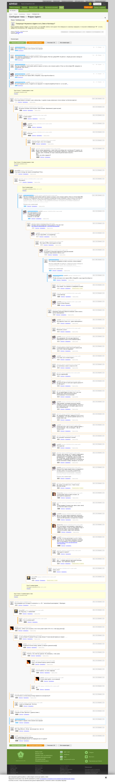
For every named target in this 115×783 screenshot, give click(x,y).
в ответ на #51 (77, 372)
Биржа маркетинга (47, 1)
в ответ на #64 (77, 425)
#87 (33, 664)
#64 (58, 419)
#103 (29, 127)
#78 (20, 613)
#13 (16, 173)
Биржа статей (38, 751)
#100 (17, 714)
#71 (58, 447)
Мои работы (38, 769)
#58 (58, 396)
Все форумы (13, 10)
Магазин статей (33, 7)
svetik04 (28, 74)
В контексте (20, 50)
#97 (58, 508)
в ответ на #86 (52, 660)
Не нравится (97, 31)
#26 (16, 69)
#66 (58, 431)
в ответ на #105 (57, 148)
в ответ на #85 (47, 652)
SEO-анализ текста (79, 1)
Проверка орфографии (100, 1)
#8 (16, 102)
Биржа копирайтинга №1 (28, 3)
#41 (54, 314)
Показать (16, 93)
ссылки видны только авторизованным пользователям (67, 543)
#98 (58, 519)
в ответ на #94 (39, 702)
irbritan (16, 627)
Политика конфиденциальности (92, 770)
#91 (42, 681)
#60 (58, 409)
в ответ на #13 (39, 178)
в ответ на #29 (56, 233)
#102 (25, 118)
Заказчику (24, 7)
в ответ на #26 (59, 211)
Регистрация (97, 4)
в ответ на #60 (77, 414)
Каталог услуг (56, 1)
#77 (16, 630)
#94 (16, 697)
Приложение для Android (95, 761)
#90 (37, 672)
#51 (58, 367)
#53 (33, 580)
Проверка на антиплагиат (67, 1)
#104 (29, 135)
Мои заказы (13, 769)
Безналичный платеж (69, 759)
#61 (58, 563)
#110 (59, 545)
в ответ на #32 (79, 259)
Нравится (88, 31)
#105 (34, 143)
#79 (58, 488)
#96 (58, 553)
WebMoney (66, 754)
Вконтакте (91, 756)
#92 (37, 689)
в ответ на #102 (48, 123)
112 (18, 33)
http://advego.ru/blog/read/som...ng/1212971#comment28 (45, 226)
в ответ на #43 (77, 328)
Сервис (41, 7)
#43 (58, 323)
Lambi (16, 736)
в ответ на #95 (43, 115)
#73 (58, 462)
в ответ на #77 (39, 635)
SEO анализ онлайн (40, 759)
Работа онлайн (39, 768)
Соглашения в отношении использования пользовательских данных (57, 778)
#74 (58, 478)
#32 (45, 254)
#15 (20, 182)
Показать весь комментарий (30, 204)
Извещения (13, 770)
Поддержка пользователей (91, 772)
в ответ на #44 (77, 336)
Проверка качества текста (41, 761)
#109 (59, 532)
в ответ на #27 (51, 223)
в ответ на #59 (40, 610)
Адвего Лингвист (89, 1)
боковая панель (107, 21)
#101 (16, 50)
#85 (24, 647)
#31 (41, 244)
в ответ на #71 (77, 452)
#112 (25, 622)
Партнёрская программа (51, 7)
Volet (65, 757)
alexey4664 (17, 170)
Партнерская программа (91, 773)
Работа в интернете (15, 7)
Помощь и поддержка (99, 7)
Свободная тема (20, 20)
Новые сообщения (24, 10)
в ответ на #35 (77, 285)
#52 (58, 376)
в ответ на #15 (39, 189)
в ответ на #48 (77, 356)
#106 (38, 157)
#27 (16, 85)
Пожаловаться (64, 31)
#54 (58, 385)
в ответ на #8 (39, 106)
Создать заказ (88, 7)
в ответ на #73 (77, 467)
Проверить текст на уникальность (43, 755)
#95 (21, 110)
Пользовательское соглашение (92, 769)
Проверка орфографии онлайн (43, 757)
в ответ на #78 (43, 618)
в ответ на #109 (78, 537)
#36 (58, 288)
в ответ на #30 (60, 241)
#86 (29, 655)
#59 (16, 605)
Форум (61, 7)
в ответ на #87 (57, 669)
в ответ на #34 (56, 276)
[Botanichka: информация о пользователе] (54, 494)
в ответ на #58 (77, 401)
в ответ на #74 (77, 483)
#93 (58, 497)
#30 (37, 236)
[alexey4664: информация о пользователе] (12, 171)
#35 (16, 77)
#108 (17, 730)
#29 (33, 228)
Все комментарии (64, 42)
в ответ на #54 (77, 390)
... (30, 58)
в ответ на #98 (79, 524)
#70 (58, 439)
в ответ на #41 (77, 319)
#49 (58, 359)
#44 (58, 331)
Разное (13, 20)
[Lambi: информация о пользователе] (12, 737)
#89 (54, 571)
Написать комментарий (18, 42)
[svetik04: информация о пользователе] (12, 75)
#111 (17, 740)
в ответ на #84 (43, 644)
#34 (16, 59)
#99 (58, 305)
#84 (20, 638)
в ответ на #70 (77, 444)
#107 (21, 706)
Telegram (91, 752)
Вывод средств (38, 773)
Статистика (13, 773)
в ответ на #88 (78, 301)
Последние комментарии (35, 42)
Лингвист (64, 773)
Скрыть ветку (32, 102)
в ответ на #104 (52, 140)
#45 (58, 341)
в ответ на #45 (77, 346)
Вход (104, 4)
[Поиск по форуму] (105, 18)
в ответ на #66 (77, 435)
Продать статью (39, 770)
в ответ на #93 (78, 502)
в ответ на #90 (60, 677)
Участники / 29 (51, 42)
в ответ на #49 (77, 364)
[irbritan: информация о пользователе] (12, 628)
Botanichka (60, 493)
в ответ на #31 (65, 250)
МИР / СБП (67, 752)
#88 (58, 296)
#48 (58, 351)
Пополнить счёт (14, 772)
